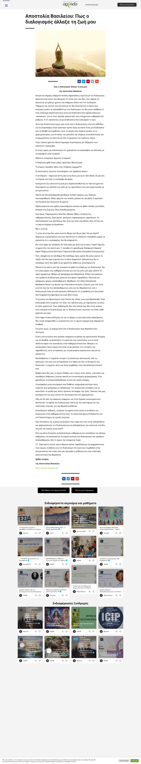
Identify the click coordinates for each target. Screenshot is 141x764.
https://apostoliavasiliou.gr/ (47, 468)
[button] (79, 81)
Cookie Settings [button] (124, 760)
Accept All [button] (134, 760)
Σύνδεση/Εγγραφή (92, 5)
